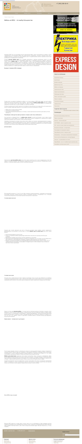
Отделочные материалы (59, 91)
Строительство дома (58, 101)
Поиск (63, 434)
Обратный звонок (47, 4)
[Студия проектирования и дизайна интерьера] (7, 7)
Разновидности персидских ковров (62, 130)
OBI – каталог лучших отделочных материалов (64, 125)
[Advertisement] (27, 99)
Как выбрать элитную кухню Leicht (61, 144)
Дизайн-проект (27, 13)
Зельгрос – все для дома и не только (62, 139)
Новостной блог (7, 441)
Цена (49, 13)
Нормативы (55, 442)
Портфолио (39, 13)
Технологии (56, 106)
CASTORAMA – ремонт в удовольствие (62, 122)
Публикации (6, 440)
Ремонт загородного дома (60, 96)
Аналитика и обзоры (58, 77)
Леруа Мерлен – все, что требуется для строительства (65, 141)
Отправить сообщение (48, 5)
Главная (5, 17)
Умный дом (31, 442)
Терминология (57, 103)
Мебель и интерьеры (58, 87)
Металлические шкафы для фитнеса (62, 115)
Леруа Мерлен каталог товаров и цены (62, 132)
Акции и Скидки (11, 17)
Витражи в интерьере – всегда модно (62, 127)
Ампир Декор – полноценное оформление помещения (65, 134)
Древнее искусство (58, 84)
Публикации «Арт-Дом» (59, 94)
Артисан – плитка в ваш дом (60, 120)
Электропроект (32, 440)
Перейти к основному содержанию (7, 0)
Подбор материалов (57, 441)
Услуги (16, 13)
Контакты (58, 13)
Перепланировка (32, 441)
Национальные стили (58, 89)
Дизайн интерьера (58, 82)
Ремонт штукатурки (58, 118)
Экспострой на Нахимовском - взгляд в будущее (64, 137)
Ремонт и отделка (58, 98)
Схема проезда (31, 430)
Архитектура (57, 80)
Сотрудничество (7, 442)
